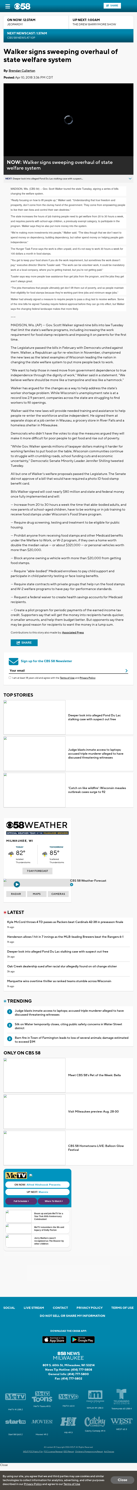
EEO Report (69, 1451)
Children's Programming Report (89, 1451)
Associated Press (73, 632)
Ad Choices (109, 1451)
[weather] (11, 855)
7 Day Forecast (37, 871)
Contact (60, 1308)
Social (9, 1308)
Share (114, 5)
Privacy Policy (87, 678)
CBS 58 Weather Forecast (88, 881)
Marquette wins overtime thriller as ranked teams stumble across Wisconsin (59, 981)
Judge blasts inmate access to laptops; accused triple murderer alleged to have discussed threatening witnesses (95, 754)
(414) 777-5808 (81, 1370)
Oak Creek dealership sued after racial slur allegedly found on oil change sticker (62, 966)
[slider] (18, 144)
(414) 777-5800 (78, 1374)
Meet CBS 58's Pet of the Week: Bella (94, 1075)
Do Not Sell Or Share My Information (72, 1316)
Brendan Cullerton (22, 71)
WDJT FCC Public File (33, 1451)
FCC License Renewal (53, 1451)
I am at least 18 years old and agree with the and (53, 678)
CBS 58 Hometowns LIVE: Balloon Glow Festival (96, 1148)
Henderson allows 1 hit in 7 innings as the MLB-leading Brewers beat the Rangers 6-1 (65, 937)
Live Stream (34, 1308)
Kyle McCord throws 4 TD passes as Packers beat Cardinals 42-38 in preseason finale (65, 922)
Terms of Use (67, 678)
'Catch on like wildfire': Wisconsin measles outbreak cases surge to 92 (97, 790)
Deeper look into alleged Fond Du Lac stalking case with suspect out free (94, 717)
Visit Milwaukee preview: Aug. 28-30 (93, 1112)
